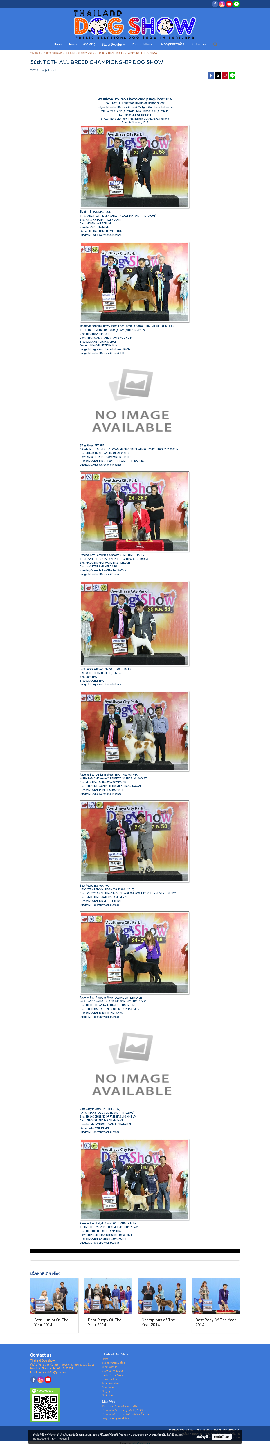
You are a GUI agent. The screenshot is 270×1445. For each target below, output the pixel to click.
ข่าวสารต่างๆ (109, 1367)
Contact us (198, 44)
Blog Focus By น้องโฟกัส (115, 1418)
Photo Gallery (142, 44)
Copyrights (107, 1391)
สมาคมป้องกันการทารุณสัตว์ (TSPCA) (123, 1410)
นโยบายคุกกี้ (63, 1438)
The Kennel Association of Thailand (120, 1406)
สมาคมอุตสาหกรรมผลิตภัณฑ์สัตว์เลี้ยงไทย (126, 1414)
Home (58, 44)
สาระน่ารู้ (89, 44)
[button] (215, 44)
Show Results (112, 44)
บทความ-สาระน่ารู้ (112, 1371)
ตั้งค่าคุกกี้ (202, 1436)
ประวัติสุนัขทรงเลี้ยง (171, 44)
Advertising (108, 1387)
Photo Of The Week (112, 1375)
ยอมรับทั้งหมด (222, 1436)
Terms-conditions (111, 1383)
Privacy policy (109, 1379)
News (73, 44)
